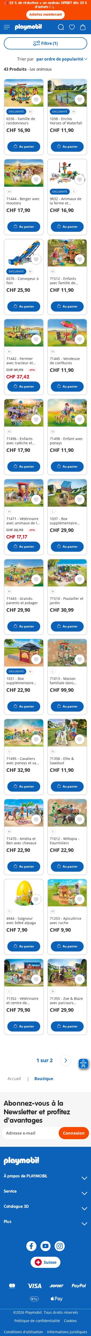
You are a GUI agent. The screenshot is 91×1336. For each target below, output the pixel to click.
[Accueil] (28, 27)
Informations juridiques (67, 1331)
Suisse (50, 1262)
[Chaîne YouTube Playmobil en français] (45, 1246)
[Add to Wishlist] (36, 99)
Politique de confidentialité (37, 1320)
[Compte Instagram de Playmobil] (60, 1246)
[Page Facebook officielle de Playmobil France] (31, 1246)
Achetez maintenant (45, 14)
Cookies (70, 1320)
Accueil (15, 1078)
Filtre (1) (49, 43)
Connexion (74, 1133)
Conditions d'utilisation (23, 1331)
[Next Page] (66, 1060)
